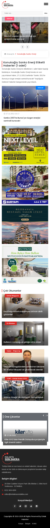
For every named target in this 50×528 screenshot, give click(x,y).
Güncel (9, 18)
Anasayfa (10, 54)
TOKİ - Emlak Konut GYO (17, 378)
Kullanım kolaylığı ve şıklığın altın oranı (22, 342)
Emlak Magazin (13, 296)
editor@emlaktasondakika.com (16, 494)
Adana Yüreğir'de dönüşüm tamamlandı (23, 397)
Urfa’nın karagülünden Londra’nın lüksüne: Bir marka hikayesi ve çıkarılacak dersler (24, 368)
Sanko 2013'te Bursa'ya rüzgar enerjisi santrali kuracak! (22, 119)
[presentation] (22, 47)
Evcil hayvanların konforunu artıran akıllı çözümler (23, 313)
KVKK (34, 524)
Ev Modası (11, 323)
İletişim (27, 524)
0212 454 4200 (10, 490)
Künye (20, 524)
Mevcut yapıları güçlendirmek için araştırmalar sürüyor (20, 37)
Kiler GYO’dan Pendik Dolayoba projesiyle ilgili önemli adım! (24, 441)
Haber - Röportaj (13, 351)
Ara (45, 13)
